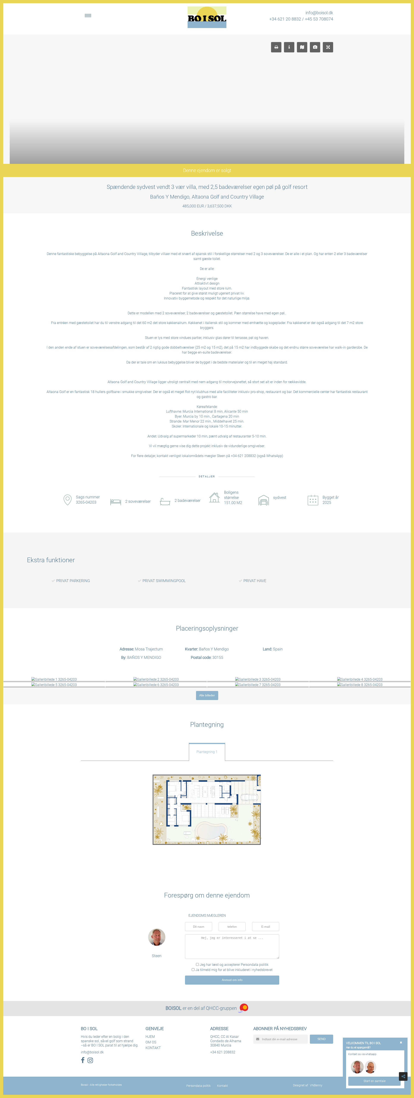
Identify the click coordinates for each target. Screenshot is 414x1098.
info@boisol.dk (319, 12)
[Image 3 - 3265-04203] (258, 679)
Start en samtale (375, 1081)
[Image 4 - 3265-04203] (360, 679)
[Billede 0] (207, 810)
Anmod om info (232, 980)
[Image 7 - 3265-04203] (258, 685)
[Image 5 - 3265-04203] (54, 685)
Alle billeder (207, 695)
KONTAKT (153, 1048)
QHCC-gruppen (221, 1008)
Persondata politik (254, 965)
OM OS (151, 1042)
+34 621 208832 (222, 1052)
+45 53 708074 (319, 19)
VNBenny (316, 1085)
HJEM (150, 1037)
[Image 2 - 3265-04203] (156, 679)
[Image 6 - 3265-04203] (156, 685)
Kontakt (222, 1085)
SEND (321, 1039)
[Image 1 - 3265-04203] (54, 679)
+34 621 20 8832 (285, 19)
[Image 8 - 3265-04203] (360, 685)
